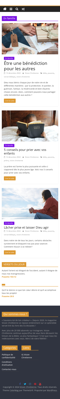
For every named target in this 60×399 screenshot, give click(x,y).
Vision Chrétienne (32, 73)
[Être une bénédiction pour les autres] (30, 24)
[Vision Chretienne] (5, 9)
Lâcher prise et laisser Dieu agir (26, 227)
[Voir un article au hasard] (23, 9)
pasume (51, 157)
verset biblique (9, 77)
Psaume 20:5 (8, 296)
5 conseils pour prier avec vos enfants (25, 151)
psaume (51, 73)
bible (45, 73)
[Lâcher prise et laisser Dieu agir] (30, 189)
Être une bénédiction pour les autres (25, 65)
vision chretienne (23, 77)
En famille (9, 58)
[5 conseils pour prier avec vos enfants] (30, 112)
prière (6, 160)
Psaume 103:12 (9, 276)
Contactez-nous (9, 369)
